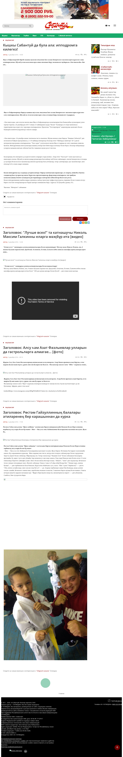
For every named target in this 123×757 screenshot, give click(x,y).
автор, (5, 55)
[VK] (108, 26)
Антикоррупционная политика (11, 739)
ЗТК (41, 35)
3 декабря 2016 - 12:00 (15, 242)
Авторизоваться (65, 219)
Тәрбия (26, 35)
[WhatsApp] (86, 222)
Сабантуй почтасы (65, 35)
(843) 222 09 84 (117, 704)
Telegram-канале (43, 193)
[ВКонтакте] (80, 222)
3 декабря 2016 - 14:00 (15, 55)
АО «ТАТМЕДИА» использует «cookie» (13, 741)
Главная (61, 693)
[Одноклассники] (83, 222)
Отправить (80, 219)
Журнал (5, 35)
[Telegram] (88, 222)
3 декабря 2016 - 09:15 (15, 357)
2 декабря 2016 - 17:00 (15, 422)
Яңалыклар (15, 35)
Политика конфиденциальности (11, 747)
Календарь (51, 35)
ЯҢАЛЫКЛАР (9, 40)
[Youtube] (105, 26)
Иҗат (35, 35)
